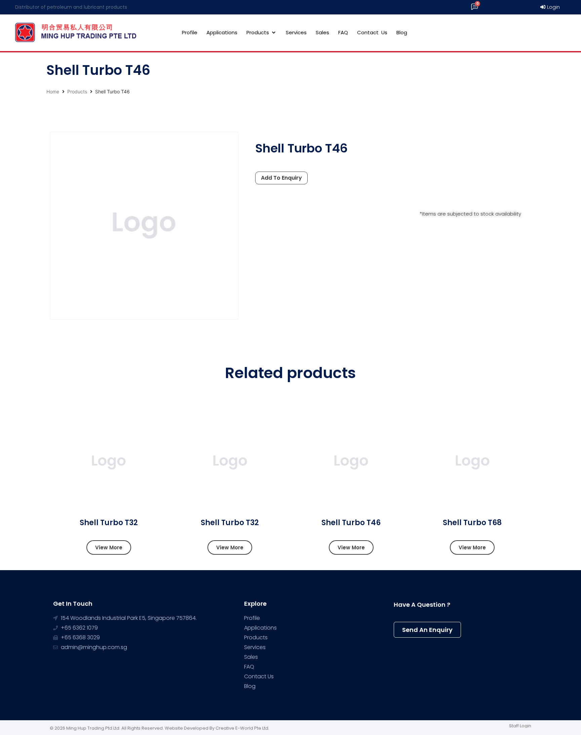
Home (52, 91)
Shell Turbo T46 (351, 522)
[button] (108, 547)
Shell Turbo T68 (472, 522)
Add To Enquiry (281, 178)
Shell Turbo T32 (109, 522)
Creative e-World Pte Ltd (242, 728)
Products (77, 91)
